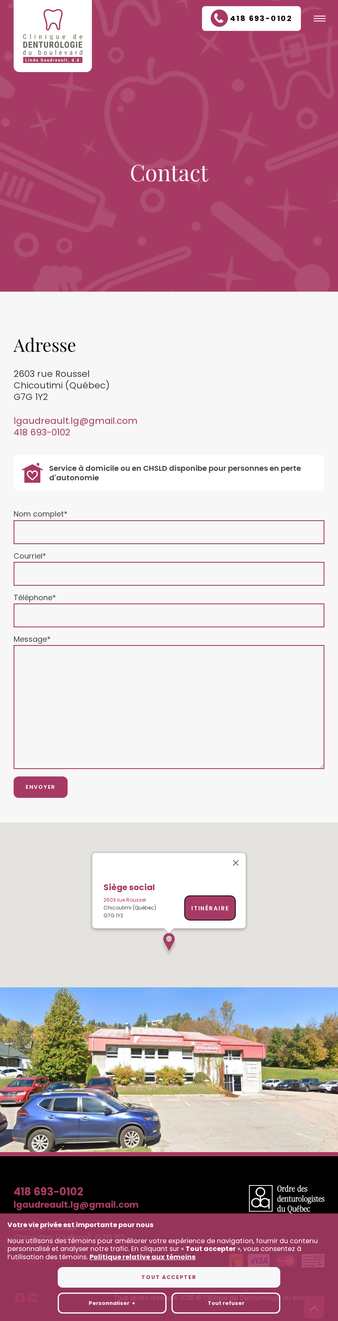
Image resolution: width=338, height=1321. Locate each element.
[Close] (236, 863)
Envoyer (41, 787)
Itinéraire (210, 908)
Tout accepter (168, 1277)
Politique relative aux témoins (142, 1257)
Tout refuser (226, 1303)
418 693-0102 (42, 432)
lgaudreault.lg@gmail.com (76, 421)
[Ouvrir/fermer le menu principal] (319, 18)
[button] (169, 945)
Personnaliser (112, 1303)
